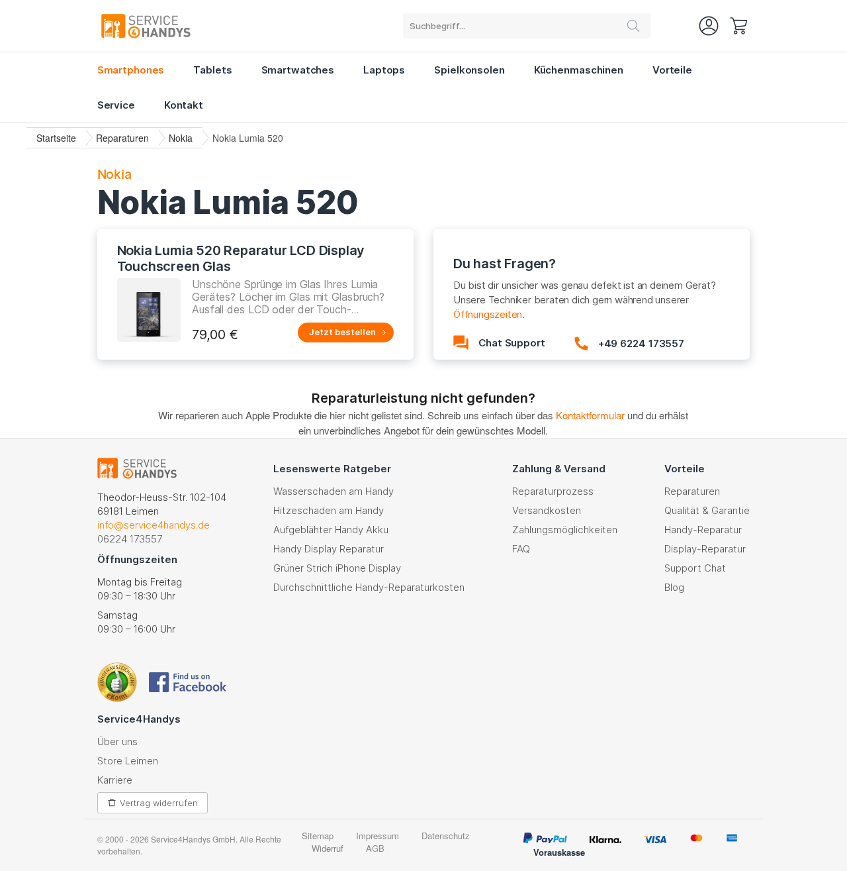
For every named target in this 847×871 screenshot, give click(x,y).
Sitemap (318, 835)
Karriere (114, 780)
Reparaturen (122, 137)
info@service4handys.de (153, 525)
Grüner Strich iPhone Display (337, 568)
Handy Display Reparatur (328, 548)
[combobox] (526, 25)
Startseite (56, 137)
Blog (674, 587)
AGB (375, 848)
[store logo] (146, 26)
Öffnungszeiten (487, 314)
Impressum (377, 835)
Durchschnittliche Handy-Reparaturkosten (369, 587)
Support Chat (695, 568)
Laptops (384, 70)
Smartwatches (298, 70)
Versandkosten (546, 510)
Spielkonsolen (469, 70)
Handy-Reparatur (703, 529)
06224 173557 (129, 539)
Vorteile (672, 70)
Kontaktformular (590, 415)
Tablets (212, 70)
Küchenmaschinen (578, 70)
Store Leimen (127, 760)
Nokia (181, 137)
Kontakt (183, 105)
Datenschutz (446, 835)
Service (116, 105)
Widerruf (327, 848)
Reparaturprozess (553, 491)
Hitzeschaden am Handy (328, 510)
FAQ (521, 548)
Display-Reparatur (705, 548)
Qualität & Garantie (707, 510)
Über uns (117, 741)
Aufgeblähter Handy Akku (330, 529)
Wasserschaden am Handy (333, 491)
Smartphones (131, 70)
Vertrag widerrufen (159, 802)
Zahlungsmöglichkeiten (564, 529)
